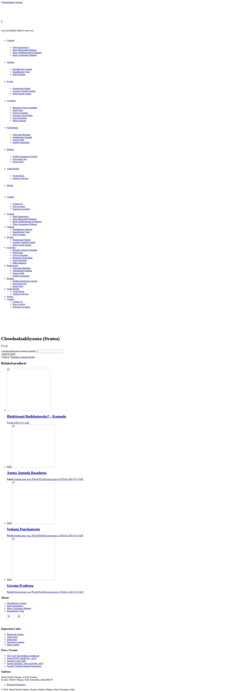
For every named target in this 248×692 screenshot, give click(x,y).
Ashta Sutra (12, 637)
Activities (11, 100)
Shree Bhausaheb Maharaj (24, 50)
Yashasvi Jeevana (20, 178)
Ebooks (10, 149)
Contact (10, 197)
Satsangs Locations (21, 209)
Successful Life (20, 159)
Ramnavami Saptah (21, 88)
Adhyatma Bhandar (21, 134)
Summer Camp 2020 (16, 661)
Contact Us (18, 204)
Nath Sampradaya (21, 47)
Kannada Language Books (23, 357)
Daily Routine (19, 74)
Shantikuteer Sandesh (22, 137)
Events (10, 81)
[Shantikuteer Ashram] (11, 2)
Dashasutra (12, 639)
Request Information (16, 684)
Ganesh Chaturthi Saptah (24, 91)
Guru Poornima (20, 118)
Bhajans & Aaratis (15, 634)
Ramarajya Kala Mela (22, 115)
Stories (10, 185)
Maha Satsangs (19, 120)
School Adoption (20, 113)
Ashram (10, 62)
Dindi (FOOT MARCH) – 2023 (21, 658)
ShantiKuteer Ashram (22, 69)
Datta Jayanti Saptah (22, 93)
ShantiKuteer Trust (21, 72)
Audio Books (13, 168)
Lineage (10, 40)
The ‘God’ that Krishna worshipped (23, 656)
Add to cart (8, 354)
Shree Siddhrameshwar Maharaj (27, 52)
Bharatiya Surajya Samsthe (25, 107)
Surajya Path (18, 140)
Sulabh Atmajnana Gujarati (25, 156)
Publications (12, 127)
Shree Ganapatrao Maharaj (25, 55)
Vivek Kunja (18, 176)
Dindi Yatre (18, 110)
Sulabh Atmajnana (21, 142)
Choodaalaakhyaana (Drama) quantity (18, 351)
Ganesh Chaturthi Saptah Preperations (24, 666)
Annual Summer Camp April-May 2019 (25, 663)
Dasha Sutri (18, 161)
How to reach (19, 206)
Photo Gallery (13, 644)
